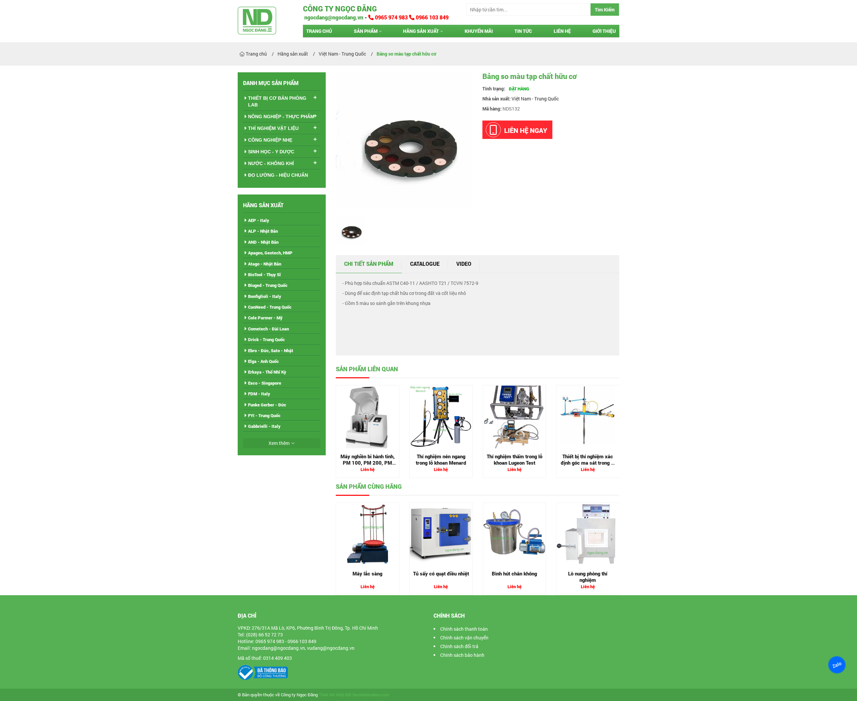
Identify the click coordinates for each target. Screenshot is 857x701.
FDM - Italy (259, 394)
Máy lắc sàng (367, 573)
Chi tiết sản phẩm (368, 263)
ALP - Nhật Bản (263, 231)
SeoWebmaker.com (370, 695)
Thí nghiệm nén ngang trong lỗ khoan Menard (441, 459)
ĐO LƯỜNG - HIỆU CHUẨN (278, 175)
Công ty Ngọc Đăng (340, 8)
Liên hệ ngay (525, 130)
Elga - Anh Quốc (263, 361)
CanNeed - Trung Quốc (270, 307)
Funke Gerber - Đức (267, 405)
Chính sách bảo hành (462, 655)
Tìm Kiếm (605, 9)
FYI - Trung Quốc (264, 415)
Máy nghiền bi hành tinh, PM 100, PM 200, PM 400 (367, 463)
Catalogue (425, 263)
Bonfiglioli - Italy (264, 296)
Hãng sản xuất (421, 31)
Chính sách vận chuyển (464, 637)
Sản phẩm (366, 31)
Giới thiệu (604, 31)
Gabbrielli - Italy (264, 426)
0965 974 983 (391, 17)
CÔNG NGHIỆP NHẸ (270, 140)
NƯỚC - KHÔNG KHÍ (271, 163)
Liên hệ (562, 31)
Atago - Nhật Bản (264, 264)
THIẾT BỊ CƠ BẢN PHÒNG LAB (277, 101)
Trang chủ (319, 31)
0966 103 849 (431, 17)
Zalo (836, 664)
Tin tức (523, 31)
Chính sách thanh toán (464, 629)
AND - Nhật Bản (263, 242)
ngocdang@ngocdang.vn (333, 17)
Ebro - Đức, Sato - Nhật (270, 350)
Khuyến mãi (479, 31)
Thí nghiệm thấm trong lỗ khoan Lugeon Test (514, 459)
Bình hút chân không (514, 573)
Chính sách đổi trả (459, 646)
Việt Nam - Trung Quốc (535, 98)
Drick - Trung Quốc (266, 339)
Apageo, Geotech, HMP (270, 253)
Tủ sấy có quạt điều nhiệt (441, 573)
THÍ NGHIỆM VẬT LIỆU (273, 128)
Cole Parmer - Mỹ (265, 318)
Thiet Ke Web (331, 695)
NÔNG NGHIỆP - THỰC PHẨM (281, 116)
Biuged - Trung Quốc (268, 285)
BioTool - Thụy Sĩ (264, 274)
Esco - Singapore (264, 383)
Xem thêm (279, 443)
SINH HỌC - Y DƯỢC (271, 151)
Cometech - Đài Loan (268, 329)
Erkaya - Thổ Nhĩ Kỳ (267, 372)
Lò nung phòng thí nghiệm (587, 576)
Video (463, 263)
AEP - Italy (258, 220)
